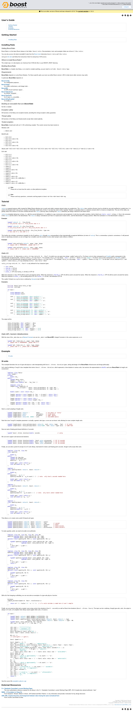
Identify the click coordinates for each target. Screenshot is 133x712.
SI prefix (108, 256)
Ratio (4, 205)
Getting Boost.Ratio (8, 48)
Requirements (6, 72)
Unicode (33, 279)
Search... (127, 7)
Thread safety (6, 116)
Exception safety (7, 110)
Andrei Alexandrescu (115, 4)
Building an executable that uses (17, 104)
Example (10, 28)
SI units (10, 356)
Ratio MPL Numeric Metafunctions (15, 334)
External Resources (13, 29)
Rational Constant (28, 337)
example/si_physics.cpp (19, 681)
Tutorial (10, 26)
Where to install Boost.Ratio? (12, 60)
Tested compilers (7, 122)
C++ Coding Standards (125, 4)
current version (83, 11)
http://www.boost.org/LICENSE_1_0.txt (123, 704)
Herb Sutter (105, 4)
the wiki (10, 57)
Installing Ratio (12, 39)
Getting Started (12, 25)
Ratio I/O (5, 253)
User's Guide (8, 20)
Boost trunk (37, 54)
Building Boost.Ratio (9, 66)
